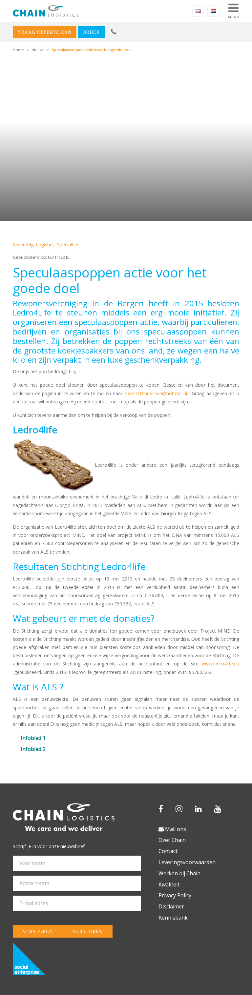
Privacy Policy (174, 895)
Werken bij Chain (179, 873)
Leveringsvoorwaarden (187, 862)
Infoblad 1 (33, 737)
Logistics (45, 244)
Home (18, 49)
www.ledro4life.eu (220, 663)
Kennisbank (173, 917)
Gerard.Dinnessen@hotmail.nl (155, 393)
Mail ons (175, 829)
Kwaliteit (168, 884)
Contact (168, 851)
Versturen (38, 931)
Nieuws (38, 49)
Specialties (68, 244)
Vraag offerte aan (45, 32)
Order (91, 32)
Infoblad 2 (33, 749)
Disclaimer (171, 906)
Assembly (23, 244)
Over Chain (172, 839)
